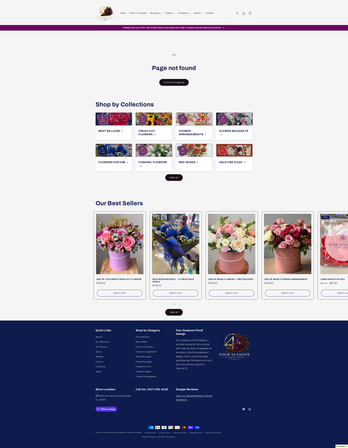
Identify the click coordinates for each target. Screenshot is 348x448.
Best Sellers (109, 131)
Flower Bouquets (233, 131)
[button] (156, 13)
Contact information (213, 432)
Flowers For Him (111, 162)
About (98, 352)
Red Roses (187, 162)
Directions (100, 367)
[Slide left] (168, 305)
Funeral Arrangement (146, 377)
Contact (99, 362)
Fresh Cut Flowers (147, 133)
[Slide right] (180, 305)
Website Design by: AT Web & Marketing (158, 437)
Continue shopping (174, 82)
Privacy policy (164, 432)
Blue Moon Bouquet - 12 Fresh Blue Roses (173, 280)
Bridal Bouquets (143, 357)
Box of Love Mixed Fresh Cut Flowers (119, 279)
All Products (101, 347)
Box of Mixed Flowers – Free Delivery (231, 279)
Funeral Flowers (153, 162)
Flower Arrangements (191, 133)
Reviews (99, 357)
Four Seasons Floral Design (113, 432)
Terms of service (180, 432)
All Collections (102, 342)
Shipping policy (196, 432)
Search (99, 337)
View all (174, 177)
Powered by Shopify (134, 432)
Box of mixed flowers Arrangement (286, 279)
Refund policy (150, 432)
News (98, 372)
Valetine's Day (231, 162)
